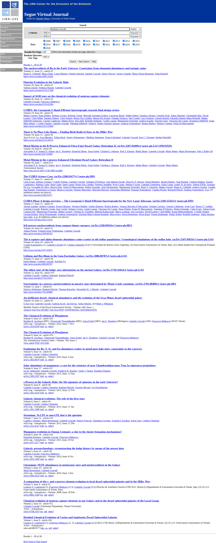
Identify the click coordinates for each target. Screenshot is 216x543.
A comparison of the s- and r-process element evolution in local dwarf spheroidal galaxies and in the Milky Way (87, 481)
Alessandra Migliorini (120, 190)
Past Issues (4, 27)
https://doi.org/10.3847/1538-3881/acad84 (43, 170)
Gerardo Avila (163, 115)
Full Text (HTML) (40, 310)
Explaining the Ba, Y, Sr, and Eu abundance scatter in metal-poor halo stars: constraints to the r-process (83, 348)
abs (42, 528)
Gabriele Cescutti (63, 87)
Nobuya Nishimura (32, 289)
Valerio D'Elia (199, 184)
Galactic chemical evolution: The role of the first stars (54, 398)
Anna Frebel (93, 151)
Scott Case (190, 206)
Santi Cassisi (68, 184)
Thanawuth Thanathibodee (62, 321)
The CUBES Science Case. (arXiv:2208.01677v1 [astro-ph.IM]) (59, 176)
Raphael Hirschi (66, 275)
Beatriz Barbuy (149, 123)
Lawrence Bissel (116, 115)
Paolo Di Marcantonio (183, 123)
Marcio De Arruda (101, 118)
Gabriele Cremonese (150, 184)
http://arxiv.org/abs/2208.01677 (38, 195)
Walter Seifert (132, 115)
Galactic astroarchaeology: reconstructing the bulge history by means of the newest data (74, 448)
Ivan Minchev (46, 137)
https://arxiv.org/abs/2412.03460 (38, 126)
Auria (211, 121)
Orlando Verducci (119, 118)
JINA (3, 54)
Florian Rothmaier (159, 214)
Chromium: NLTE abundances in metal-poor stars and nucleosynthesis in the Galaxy (72, 464)
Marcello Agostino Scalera (95, 115)
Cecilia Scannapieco (33, 245)
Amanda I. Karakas (121, 420)
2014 (127, 41)
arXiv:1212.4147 (31, 426)
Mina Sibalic (29, 123)
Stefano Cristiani (164, 123)
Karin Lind (136, 420)
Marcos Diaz (56, 187)
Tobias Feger (209, 209)
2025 (137, 44)
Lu (37, 137)
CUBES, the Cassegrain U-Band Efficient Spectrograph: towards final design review (71, 110)
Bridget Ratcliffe (163, 137)
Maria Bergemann (187, 151)
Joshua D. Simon (47, 151)
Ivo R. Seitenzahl (32, 371)
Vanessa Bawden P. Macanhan (134, 206)
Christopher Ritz (193, 115)
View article (29, 343)
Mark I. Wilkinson (104, 303)
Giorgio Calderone (51, 121)
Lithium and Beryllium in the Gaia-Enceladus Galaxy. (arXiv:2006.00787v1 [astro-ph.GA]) (75, 255)
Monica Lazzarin (65, 190)
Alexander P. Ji (30, 151)
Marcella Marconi (100, 190)
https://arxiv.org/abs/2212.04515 (38, 140)
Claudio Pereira (159, 190)
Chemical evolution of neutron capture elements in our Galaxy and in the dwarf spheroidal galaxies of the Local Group (91, 500)
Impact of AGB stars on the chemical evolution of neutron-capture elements (66, 96)
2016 (48, 44)
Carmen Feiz (29, 211)
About (3, 42)
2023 (117, 44)
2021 (97, 44)
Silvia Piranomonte (48, 214)
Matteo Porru (68, 121)
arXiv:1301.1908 (31, 409)
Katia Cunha (167, 184)
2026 (48, 48)
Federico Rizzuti (76, 73)
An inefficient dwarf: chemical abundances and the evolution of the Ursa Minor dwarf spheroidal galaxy (83, 297)
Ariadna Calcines (147, 115)
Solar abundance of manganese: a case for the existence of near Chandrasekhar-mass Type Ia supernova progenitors (90, 365)
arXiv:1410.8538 (31, 326)
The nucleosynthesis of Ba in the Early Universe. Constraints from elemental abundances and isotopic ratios (85, 68)
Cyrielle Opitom (43, 123)
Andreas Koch (58, 303)
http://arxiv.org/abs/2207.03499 (38, 154)
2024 (127, 44)
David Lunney (151, 211)
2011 (97, 41)
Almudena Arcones (102, 420)
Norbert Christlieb (103, 184)
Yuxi (26, 137)
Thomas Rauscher (67, 289)
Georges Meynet (82, 387)
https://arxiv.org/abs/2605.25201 (38, 76)
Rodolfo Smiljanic (93, 121)
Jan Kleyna (72, 303)
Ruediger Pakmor (102, 371)
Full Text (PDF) (57, 310)
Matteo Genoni (30, 115)
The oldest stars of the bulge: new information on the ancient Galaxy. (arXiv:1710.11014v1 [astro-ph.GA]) (84, 269)
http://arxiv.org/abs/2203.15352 (38, 219)
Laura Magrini (60, 73)
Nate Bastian (182, 182)
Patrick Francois (84, 420)
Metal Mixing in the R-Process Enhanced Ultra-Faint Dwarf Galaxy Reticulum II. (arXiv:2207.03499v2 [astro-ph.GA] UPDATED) (98, 145)
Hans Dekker (45, 115)
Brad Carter (56, 184)
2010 (88, 41)
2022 (107, 44)
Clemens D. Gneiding (83, 211)
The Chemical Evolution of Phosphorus (46, 315)
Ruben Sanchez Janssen (108, 123)
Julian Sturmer (207, 214)
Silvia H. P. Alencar (135, 182)
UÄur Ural (29, 303)
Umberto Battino (197, 182)
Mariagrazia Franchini (128, 121)
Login (3, 69)
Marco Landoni (122, 211)
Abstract (27, 310)
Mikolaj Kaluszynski (104, 211)
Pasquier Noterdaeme (141, 190)
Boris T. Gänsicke (149, 187)
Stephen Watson (51, 118)
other (50, 326)
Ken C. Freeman (146, 137)
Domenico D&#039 (198, 121)
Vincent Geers (161, 121)
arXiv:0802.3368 (31, 495)
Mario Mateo (172, 151)
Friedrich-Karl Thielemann (50, 231)
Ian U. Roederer (63, 151)
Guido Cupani (109, 121)
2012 (107, 41)
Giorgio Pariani (162, 118)
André (177, 184)
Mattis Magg (141, 151)
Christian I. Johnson (109, 151)
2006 (48, 41)
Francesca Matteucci (50, 101)
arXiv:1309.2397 (31, 376)
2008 (68, 41)
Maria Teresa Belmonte (143, 73)
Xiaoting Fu (60, 261)
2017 (58, 44)
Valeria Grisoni (30, 87)
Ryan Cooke (118, 184)
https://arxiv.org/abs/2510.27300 (38, 90)
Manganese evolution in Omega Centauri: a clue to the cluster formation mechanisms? (73, 431)
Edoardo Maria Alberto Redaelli (93, 214)
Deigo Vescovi (108, 73)
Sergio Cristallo (124, 73)
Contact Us (5, 46)
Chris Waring (66, 118)
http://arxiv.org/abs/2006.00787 (38, 264)
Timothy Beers (43, 18)
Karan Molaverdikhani (182, 211)
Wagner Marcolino (82, 190)
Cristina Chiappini (75, 245)
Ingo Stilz (79, 121)
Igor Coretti (134, 118)
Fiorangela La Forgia (46, 190)
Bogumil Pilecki (175, 190)
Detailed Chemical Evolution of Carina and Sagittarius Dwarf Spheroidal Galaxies (70, 517)
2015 (137, 41)
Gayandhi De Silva (40, 187)
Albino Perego (30, 231)
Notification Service (8, 39)
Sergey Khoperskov (76, 137)
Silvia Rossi (144, 214)
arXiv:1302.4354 (31, 393)
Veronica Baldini (79, 206)
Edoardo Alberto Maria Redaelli (185, 118)
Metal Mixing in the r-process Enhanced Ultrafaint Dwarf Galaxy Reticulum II (68, 159)
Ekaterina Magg (79, 151)
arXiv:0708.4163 (31, 511)
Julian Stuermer (178, 115)
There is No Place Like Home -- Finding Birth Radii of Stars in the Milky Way (68, 131)
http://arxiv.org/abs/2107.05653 (38, 250)
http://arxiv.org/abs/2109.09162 (38, 233)
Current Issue (5, 23)
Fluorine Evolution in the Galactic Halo (46, 82)
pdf (42, 326)
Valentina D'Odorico (95, 182)
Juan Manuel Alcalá (115, 182)
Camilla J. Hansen (32, 420)
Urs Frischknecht (99, 387)
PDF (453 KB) (42, 343)
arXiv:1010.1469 (31, 459)
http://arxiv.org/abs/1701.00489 (38, 292)
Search (3, 31)
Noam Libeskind (113, 137)
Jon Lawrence (137, 211)
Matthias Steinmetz (95, 137)
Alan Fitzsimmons (109, 187)
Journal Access (6, 35)
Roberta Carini (42, 184)
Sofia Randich (161, 73)
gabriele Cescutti (93, 73)
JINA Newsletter (6, 58)
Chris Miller (37, 118)
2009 (78, 41)
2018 (68, 44)
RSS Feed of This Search (35, 541)
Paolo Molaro (30, 261)
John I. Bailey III (205, 151)
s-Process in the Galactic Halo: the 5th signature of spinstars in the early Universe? (71, 382)
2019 (78, 44)
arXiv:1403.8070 (31, 359)
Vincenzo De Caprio (178, 121)
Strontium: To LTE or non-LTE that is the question (53, 415)
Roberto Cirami (75, 115)
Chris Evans (29, 182)
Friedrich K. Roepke (67, 371)
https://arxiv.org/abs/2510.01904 (38, 104)
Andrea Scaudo (146, 121)
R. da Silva (186, 184)
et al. (207, 190)
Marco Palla (47, 73)
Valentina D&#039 (78, 123)
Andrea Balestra (95, 206)
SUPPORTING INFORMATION (81, 310)
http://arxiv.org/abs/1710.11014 (38, 278)
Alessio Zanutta (31, 206)
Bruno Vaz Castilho (83, 118)
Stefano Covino (59, 115)
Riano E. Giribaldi (32, 73)
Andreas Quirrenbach (130, 123)
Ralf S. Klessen (127, 151)
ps (46, 326)
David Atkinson (63, 206)
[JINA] (10, 19)
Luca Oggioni (147, 118)
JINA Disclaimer (6, 62)
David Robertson (130, 214)
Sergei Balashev (152, 182)
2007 (58, 41)
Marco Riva (115, 214)
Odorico (92, 123)
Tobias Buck (60, 137)
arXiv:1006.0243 (31, 475)
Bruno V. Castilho (204, 206)
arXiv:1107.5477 (31, 442)
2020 (88, 44)
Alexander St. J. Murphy (87, 289)
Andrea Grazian (199, 187)
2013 (117, 41)
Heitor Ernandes (92, 187)
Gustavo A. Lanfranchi (34, 487)
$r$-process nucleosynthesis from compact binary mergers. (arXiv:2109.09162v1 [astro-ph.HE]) (78, 225)
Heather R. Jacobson (33, 321)
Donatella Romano (32, 437)
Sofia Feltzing (84, 303)
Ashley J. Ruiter (85, 371)
